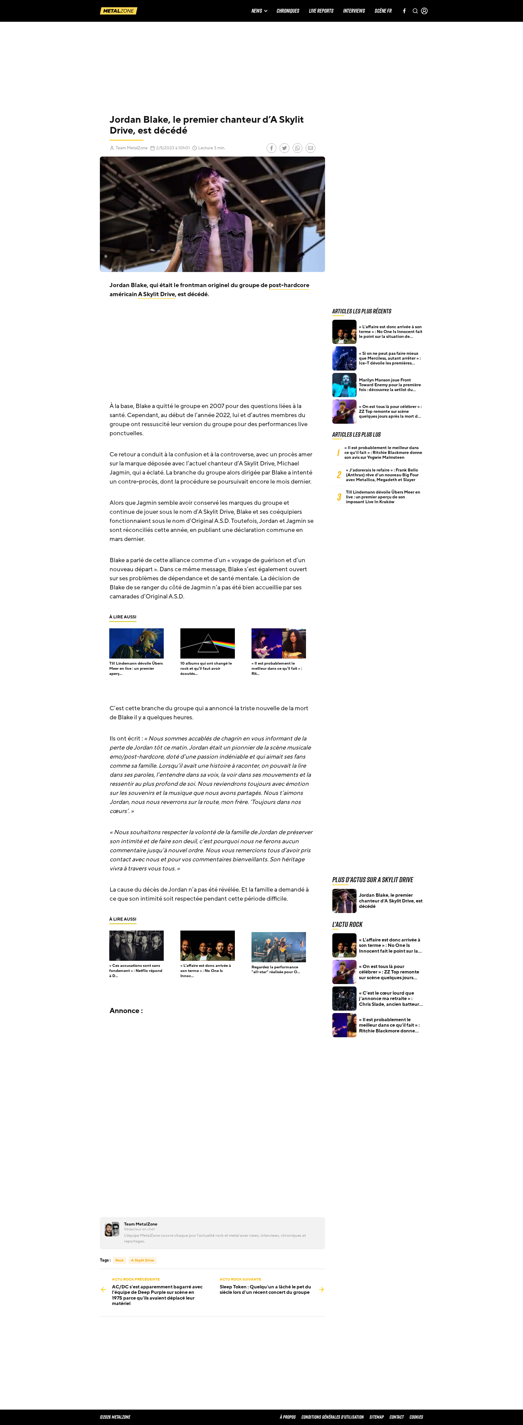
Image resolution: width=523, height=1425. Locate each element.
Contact (397, 1417)
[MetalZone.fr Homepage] (118, 11)
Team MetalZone (132, 148)
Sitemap (377, 1417)
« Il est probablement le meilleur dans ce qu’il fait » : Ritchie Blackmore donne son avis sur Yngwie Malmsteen (383, 452)
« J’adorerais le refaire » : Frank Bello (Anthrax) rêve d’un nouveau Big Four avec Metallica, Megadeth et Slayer (382, 475)
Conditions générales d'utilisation (332, 1417)
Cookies (416, 1417)
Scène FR (383, 11)
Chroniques (288, 11)
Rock (119, 1260)
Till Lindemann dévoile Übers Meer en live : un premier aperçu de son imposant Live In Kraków (383, 497)
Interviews (354, 11)
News (257, 11)
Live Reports (321, 11)
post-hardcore (289, 285)
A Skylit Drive (156, 294)
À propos (288, 1417)
